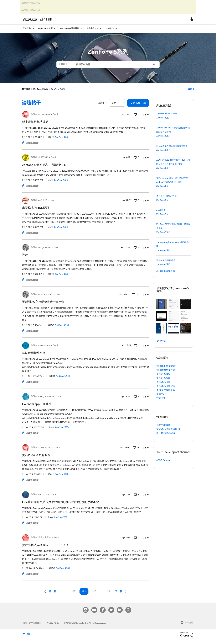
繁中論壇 (26, 89)
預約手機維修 (163, 425)
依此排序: (103, 102)
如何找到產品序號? (166, 369)
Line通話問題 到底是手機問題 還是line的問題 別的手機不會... (61, 502)
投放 (25, 255)
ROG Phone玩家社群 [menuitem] (69, 28)
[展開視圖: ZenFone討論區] (54, 28)
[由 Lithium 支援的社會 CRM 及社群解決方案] (186, 634)
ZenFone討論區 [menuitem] (45, 28)
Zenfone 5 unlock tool (166, 113)
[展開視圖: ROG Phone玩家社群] (81, 28)
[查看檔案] (25, 114)
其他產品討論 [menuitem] (92, 28)
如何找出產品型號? (166, 365)
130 (94, 591)
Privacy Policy (52, 623)
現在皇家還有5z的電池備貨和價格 (171, 146)
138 (108, 591)
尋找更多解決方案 (165, 271)
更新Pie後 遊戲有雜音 (36, 455)
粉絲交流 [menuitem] (110, 28)
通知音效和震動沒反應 (166, 196)
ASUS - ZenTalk (37, 19)
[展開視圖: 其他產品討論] (100, 28)
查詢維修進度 (163, 377)
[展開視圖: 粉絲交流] (116, 28)
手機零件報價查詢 (165, 390)
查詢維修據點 (163, 374)
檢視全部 (161, 340)
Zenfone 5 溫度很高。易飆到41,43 (44, 165)
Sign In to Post (138, 102)
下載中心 (161, 394)
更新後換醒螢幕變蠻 (165, 260)
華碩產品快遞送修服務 (168, 429)
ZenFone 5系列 (62, 137)
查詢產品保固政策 (165, 386)
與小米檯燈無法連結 (35, 122)
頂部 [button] (28, 633)
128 (73, 591)
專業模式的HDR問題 (35, 208)
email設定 (161, 210)
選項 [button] (190, 89)
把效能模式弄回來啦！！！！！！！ (45, 545)
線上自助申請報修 (165, 433)
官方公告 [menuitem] (27, 28)
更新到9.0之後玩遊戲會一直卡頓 (43, 302)
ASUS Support (163, 460)
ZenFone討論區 (40, 89)
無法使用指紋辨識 (34, 353)
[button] (161, 304)
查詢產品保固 (163, 382)
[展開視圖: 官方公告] (33, 28)
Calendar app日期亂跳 (36, 404)
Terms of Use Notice (32, 623)
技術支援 (161, 398)
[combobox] (116, 64)
